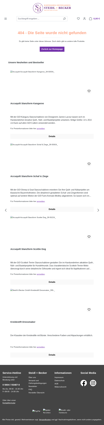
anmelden (41, 128)
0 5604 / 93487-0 (11, 385)
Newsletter (33, 386)
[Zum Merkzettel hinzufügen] (89, 91)
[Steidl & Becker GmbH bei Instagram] (93, 383)
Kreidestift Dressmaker (22, 322)
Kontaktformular (9, 403)
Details (52, 136)
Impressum (59, 377)
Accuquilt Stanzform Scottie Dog (28, 249)
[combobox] (39, 18)
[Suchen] (64, 18)
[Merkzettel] (78, 18)
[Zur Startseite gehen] (52, 8)
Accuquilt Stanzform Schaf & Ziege (29, 176)
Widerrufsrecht (60, 387)
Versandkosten (45, 420)
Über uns (32, 377)
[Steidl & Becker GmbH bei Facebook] (84, 383)
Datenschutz (60, 380)
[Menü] (6, 18)
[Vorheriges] (6, 210)
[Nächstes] (98, 210)
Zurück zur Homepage (52, 49)
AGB (56, 384)
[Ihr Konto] (84, 18)
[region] (52, 210)
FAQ (30, 389)
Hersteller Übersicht (36, 393)
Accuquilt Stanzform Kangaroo (27, 103)
